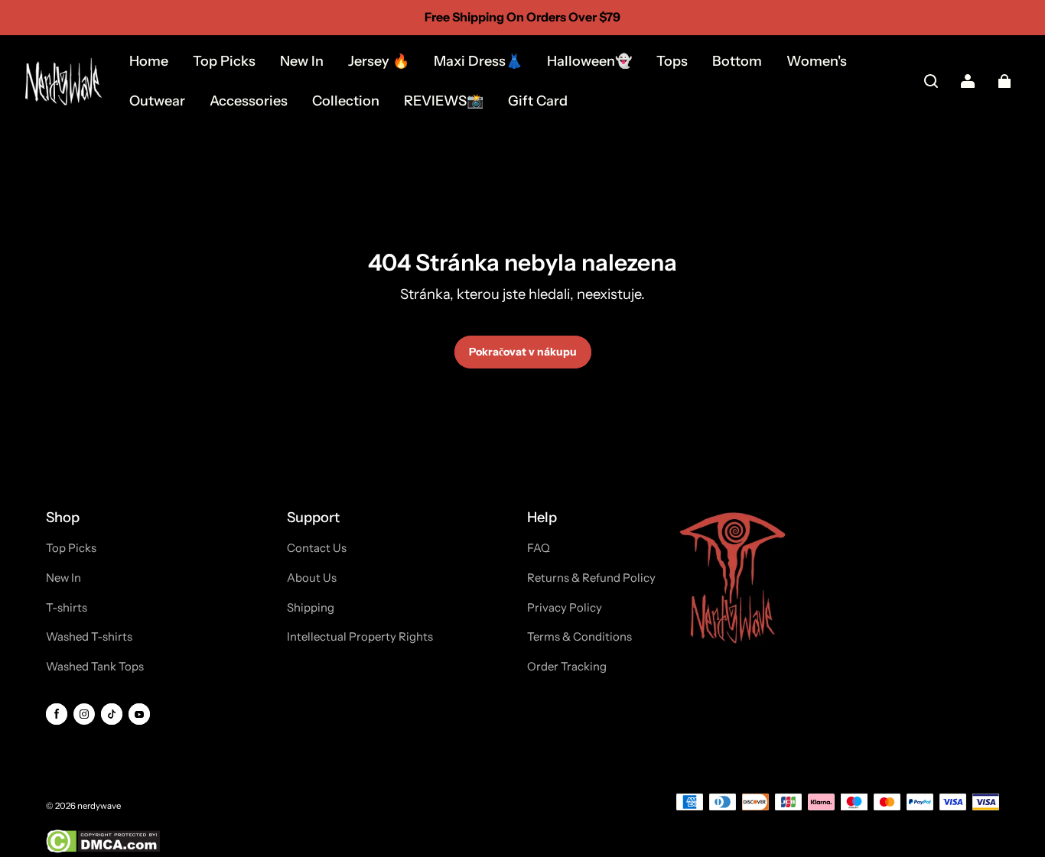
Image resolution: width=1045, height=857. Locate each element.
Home (148, 61)
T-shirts (66, 608)
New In (302, 61)
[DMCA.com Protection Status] (103, 849)
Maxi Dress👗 (478, 61)
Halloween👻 (589, 61)
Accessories (249, 101)
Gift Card (538, 101)
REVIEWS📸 (443, 101)
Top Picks (224, 61)
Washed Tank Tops (95, 667)
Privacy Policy (564, 608)
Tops (672, 61)
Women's (816, 61)
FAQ (538, 548)
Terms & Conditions (579, 637)
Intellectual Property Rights (360, 637)
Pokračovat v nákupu (523, 352)
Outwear (157, 101)
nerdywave (99, 805)
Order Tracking (567, 667)
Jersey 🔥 (378, 61)
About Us (312, 578)
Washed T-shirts (89, 637)
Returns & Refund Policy (591, 578)
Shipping (310, 608)
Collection (345, 101)
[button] (931, 81)
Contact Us (317, 548)
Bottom (737, 61)
